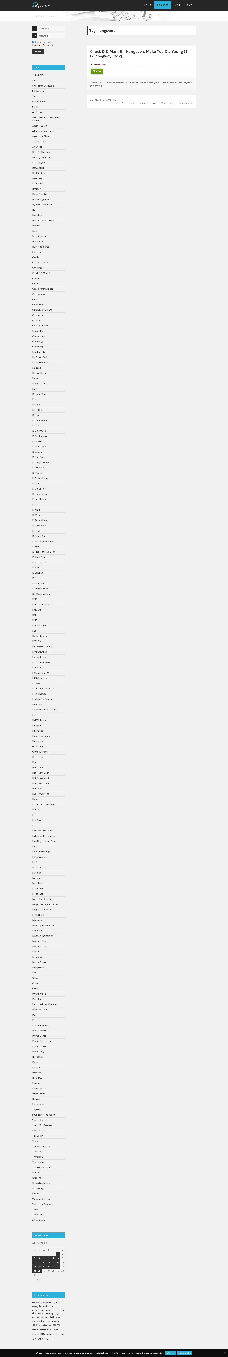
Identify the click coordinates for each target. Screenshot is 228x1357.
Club (34, 299)
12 (44, 1262)
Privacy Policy (168, 103)
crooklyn (54, 1310)
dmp (39, 1314)
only (56, 1321)
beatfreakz (45, 1302)
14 (53, 1262)
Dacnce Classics (40, 373)
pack (35, 1324)
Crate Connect (39, 336)
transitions (59, 1334)
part (41, 1324)
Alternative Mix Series (43, 131)
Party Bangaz (39, 993)
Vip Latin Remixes (41, 1198)
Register (162, 5)
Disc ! (34, 399)
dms (44, 1313)
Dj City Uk (37, 441)
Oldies (35, 978)
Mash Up (36, 872)
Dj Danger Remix (40, 462)
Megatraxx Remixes (42, 909)
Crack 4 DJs (37, 330)
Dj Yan (35, 567)
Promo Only (38, 1051)
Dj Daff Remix (39, 457)
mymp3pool (48, 1321)
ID (33, 814)
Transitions (38, 1162)
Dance (35, 378)
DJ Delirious (38, 467)
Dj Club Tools (39, 446)
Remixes (36, 1099)
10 (35, 1262)
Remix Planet (38, 1093)
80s (34, 80)
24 (35, 1270)
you (92, 85)
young (98, 85)
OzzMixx (36, 988)
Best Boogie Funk (41, 199)
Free (48, 1313)
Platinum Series (40, 1009)
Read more (185, 1352)
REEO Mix (37, 1077)
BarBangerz (38, 167)
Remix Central (39, 1088)
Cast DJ (35, 257)
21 (53, 1266)
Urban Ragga (39, 1188)
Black (35, 209)
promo (57, 1324)
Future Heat (38, 730)
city (47, 1306)
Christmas (37, 267)
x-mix (54, 1339)
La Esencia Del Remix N (43, 835)
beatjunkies (55, 1302)
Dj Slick (35, 546)
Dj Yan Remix (38, 572)
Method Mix (38, 914)
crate (46, 1310)
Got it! (171, 1352)
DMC (34, 599)
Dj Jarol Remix (39, 499)
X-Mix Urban (38, 1220)
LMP (34, 862)
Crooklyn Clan (39, 351)
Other (35, 983)
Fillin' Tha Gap (39, 693)
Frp (34, 714)
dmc (34, 1313)
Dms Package (39, 625)
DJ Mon (36, 515)
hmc (34, 1317)
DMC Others (38, 609)
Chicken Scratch (40, 262)
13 (49, 1262)
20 (49, 1266)
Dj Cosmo (37, 451)
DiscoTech (37, 409)
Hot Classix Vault (40, 778)
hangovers (155, 82)
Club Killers (37, 304)
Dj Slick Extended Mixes (43, 551)
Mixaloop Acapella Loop (44, 925)
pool (50, 1325)
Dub (34, 630)
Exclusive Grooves (41, 662)
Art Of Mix (37, 146)
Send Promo (128, 103)
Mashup (36, 878)
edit (146, 82)
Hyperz (35, 799)
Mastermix (37, 888)
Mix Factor (37, 920)
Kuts (34, 825)
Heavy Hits (37, 757)
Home (147, 5)
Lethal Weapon (39, 857)
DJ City (35, 425)
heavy (56, 1314)
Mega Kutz (37, 893)
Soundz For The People (43, 1114)
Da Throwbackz (40, 362)
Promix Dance (39, 1035)
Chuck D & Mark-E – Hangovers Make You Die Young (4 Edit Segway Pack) (138, 54)
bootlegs (35, 1307)
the (43, 1333)
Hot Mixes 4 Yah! (40, 783)
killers (46, 1317)
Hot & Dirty (37, 767)
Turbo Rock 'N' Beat (42, 1167)
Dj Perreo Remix (40, 520)
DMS (34, 620)
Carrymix (36, 252)
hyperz (40, 1317)
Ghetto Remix (39, 746)
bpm (34, 230)
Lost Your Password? (42, 45)
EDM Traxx (37, 641)
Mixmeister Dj (39, 930)
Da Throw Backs (40, 357)
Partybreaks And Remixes (45, 1004)
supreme (36, 1334)
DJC (34, 578)
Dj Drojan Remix (40, 478)
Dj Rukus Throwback (42, 541)
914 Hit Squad (39, 101)
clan (52, 1306)
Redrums (36, 1072)
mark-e (172, 82)
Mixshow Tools (39, 941)
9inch (35, 106)
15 (58, 1262)
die (141, 82)
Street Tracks (39, 1130)
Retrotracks (38, 1104)
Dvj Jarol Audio (39, 636)
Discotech (37, 404)
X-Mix (35, 1209)
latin (53, 1317)
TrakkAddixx (38, 1151)
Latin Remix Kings (41, 851)
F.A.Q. (190, 5)
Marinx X (36, 867)
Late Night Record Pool (43, 841)
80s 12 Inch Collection (43, 85)
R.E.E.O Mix (37, 1056)
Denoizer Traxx (40, 394)
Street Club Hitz (40, 1120)
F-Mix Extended (39, 678)
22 (58, 1266)
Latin (34, 846)
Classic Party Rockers (42, 288)
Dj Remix (36, 530)
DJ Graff (36, 483)
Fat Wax (36, 683)
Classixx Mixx (38, 294)
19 (44, 1266)
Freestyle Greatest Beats (44, 709)
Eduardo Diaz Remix (42, 646)
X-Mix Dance (38, 1214)
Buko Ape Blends (40, 246)
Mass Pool (37, 883)
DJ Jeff (35, 504)
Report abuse (185, 103)
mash (58, 1318)
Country (36, 320)
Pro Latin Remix (40, 1025)
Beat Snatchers (39, 173)
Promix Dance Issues (42, 1041)
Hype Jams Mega (40, 793)
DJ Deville (37, 472)
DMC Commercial (40, 604)
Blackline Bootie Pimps (43, 220)
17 (35, 1266)
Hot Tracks (37, 788)
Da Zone (36, 367)
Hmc (34, 762)
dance (62, 1310)
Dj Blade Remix (39, 420)
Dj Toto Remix (39, 557)
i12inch (35, 809)
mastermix (37, 1321)
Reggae (36, 1083)
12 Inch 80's (38, 75)
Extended (36, 667)
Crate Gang (38, 346)
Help (177, 5)
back (38, 1302)
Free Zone (37, 704)
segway (188, 82)
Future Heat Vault (41, 736)
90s (34, 96)
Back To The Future (42, 152)
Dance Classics (39, 383)
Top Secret (37, 1135)
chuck (135, 82)
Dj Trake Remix (39, 562)
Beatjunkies (38, 183)
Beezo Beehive (39, 194)
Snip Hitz (36, 1109)
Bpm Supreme (39, 236)
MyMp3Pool (38, 967)
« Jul (39, 1279)
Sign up (97, 71)
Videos (35, 1193)
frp (52, 1314)
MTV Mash (37, 956)
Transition (37, 1156)
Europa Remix (39, 657)
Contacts (143, 103)
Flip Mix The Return (42, 699)
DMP (34, 615)
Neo (34, 972)
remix (44, 1329)
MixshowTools (39, 946)
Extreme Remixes (40, 672)
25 (39, 1270)
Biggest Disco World (42, 204)
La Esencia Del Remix (42, 830)
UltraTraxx (37, 1177)
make (165, 82)
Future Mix (37, 741)
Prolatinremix (39, 1030)
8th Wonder (38, 91)
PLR (34, 1014)
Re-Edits (36, 1067)
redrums (35, 1329)
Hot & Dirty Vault (40, 772)
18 (39, 1266)
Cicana (35, 278)
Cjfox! (35, 283)
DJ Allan (36, 415)
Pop (34, 1020)
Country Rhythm (40, 325)
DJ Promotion (39, 525)
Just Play (36, 820)
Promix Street (39, 1046)
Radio (35, 1062)
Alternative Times (41, 136)
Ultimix (35, 1172)
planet (45, 1325)
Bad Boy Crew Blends (42, 157)
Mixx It (35, 951)
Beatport (36, 188)
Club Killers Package (42, 309)
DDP (34, 388)
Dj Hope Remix (39, 494)
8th (33, 1302)
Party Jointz (38, 999)
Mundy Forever (39, 962)
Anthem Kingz (39, 141)
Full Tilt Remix (39, 720)
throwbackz (50, 1334)
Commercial (38, 315)
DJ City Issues (39, 430)
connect (35, 1310)
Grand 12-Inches (40, 751)
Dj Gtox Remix (39, 488)
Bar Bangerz (38, 162)
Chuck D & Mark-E (41, 273)
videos (38, 1338)
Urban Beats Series (41, 1183)
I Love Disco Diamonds (43, 804)
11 (39, 1262)
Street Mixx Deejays (42, 1125)
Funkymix (37, 725)
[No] (224, 1352)
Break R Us (37, 241)
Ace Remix (37, 112)
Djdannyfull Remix (41, 588)
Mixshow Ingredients (42, 935)
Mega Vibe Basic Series (43, 899)
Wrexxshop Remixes (42, 1204)
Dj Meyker (37, 509)
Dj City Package (40, 436)
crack (41, 1310)
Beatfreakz (37, 178)
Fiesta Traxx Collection (43, 688)
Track (35, 1141)
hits (60, 1313)
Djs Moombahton (41, 593)
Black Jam (37, 215)
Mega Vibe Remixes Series (45, 904)
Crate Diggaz (38, 341)
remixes (54, 1329)
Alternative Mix (39, 125)
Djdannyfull (38, 583)
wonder (48, 1339)
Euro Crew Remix (40, 651)
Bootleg (36, 225)
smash (62, 1330)
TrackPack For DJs (41, 1146)
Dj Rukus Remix (40, 536)
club (57, 1306)
